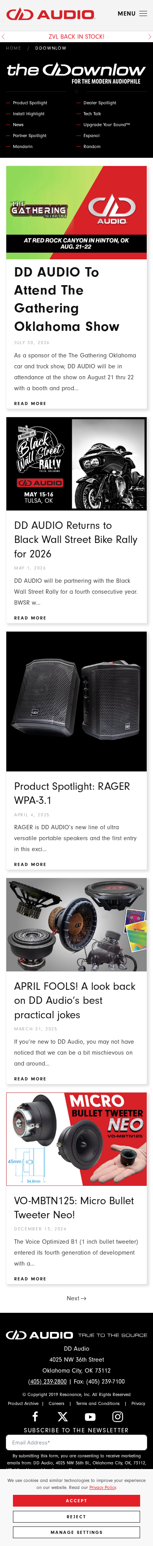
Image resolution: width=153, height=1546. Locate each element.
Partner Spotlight (29, 135)
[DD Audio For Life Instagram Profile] (118, 1416)
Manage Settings (77, 1532)
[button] (132, 13)
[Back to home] (51, 13)
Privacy (138, 1403)
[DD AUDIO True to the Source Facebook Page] (35, 1416)
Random (92, 146)
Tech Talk (92, 113)
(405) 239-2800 (47, 1381)
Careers (56, 1403)
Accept (76, 1500)
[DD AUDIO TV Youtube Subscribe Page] (90, 1416)
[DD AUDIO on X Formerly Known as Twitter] (63, 1416)
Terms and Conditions (98, 1403)
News (18, 124)
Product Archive (23, 1403)
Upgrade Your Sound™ (107, 124)
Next (73, 1298)
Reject (76, 1516)
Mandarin (23, 146)
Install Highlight (28, 113)
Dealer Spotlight (100, 102)
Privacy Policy (102, 1487)
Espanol (92, 135)
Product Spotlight (30, 102)
